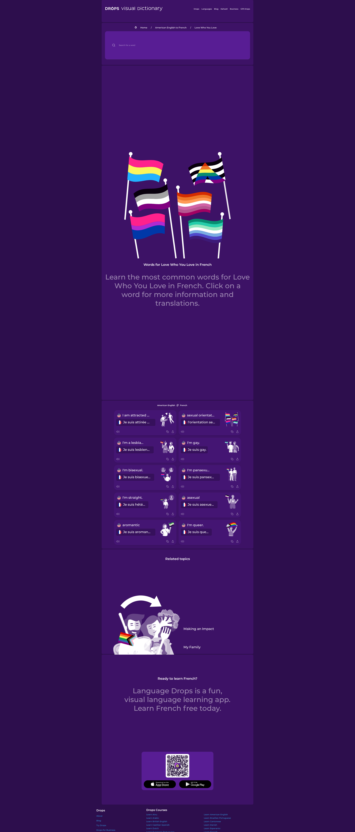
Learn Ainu (151, 814)
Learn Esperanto (212, 828)
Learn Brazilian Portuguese (217, 818)
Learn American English (216, 814)
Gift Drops (245, 9)
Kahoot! (224, 9)
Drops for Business (105, 830)
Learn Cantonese (212, 821)
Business (234, 9)
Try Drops (101, 825)
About (99, 816)
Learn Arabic (152, 818)
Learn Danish (210, 825)
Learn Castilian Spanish (158, 825)
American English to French (171, 27)
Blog (216, 9)
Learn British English (156, 821)
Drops (196, 9)
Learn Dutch (152, 828)
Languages (206, 9)
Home (143, 27)
